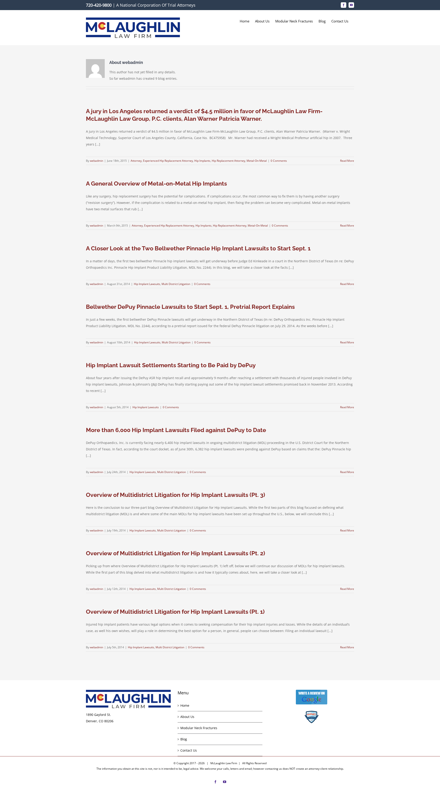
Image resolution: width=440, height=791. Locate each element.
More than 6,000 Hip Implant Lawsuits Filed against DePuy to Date (176, 430)
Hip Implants (202, 161)
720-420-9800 (99, 5)
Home (184, 705)
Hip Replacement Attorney (228, 161)
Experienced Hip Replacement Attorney (168, 161)
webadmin (96, 161)
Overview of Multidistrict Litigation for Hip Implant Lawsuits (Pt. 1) (175, 611)
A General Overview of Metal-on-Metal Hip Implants (156, 183)
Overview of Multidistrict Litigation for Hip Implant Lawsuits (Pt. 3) (175, 494)
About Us (187, 716)
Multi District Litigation (176, 284)
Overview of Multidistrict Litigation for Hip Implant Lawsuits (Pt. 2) (175, 553)
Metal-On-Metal (257, 161)
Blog (183, 739)
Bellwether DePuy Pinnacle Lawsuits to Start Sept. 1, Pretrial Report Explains (190, 306)
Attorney (136, 161)
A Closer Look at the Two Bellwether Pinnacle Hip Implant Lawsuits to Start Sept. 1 (198, 248)
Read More (347, 161)
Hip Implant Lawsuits (147, 284)
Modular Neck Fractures (198, 728)
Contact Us (188, 750)
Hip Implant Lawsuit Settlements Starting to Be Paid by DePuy (171, 365)
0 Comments (279, 161)
